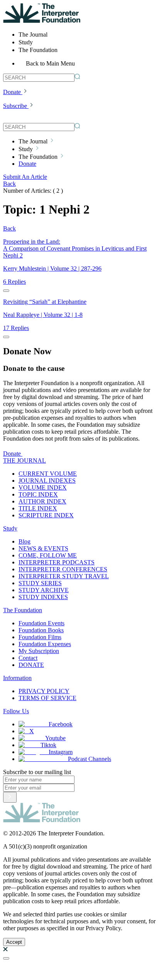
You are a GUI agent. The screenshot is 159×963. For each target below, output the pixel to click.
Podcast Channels (89, 759)
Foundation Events (41, 623)
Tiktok (48, 745)
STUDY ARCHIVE (44, 590)
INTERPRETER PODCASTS (57, 562)
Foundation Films (40, 637)
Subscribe (15, 106)
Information (17, 678)
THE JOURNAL (24, 460)
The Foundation (22, 610)
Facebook (61, 724)
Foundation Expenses (45, 644)
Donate (12, 92)
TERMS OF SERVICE (47, 698)
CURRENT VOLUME (48, 473)
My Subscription (39, 651)
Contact (28, 658)
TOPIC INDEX (38, 494)
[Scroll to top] (6, 958)
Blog (24, 541)
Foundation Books (41, 630)
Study (10, 528)
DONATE (31, 665)
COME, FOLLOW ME (48, 555)
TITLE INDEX (38, 508)
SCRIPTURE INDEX (46, 515)
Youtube (55, 738)
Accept (14, 942)
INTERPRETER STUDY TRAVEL (64, 576)
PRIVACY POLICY (44, 691)
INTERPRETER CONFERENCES (63, 569)
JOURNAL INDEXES (47, 480)
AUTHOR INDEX (42, 501)
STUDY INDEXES (43, 597)
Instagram (61, 752)
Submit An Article (25, 176)
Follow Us (16, 711)
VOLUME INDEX (43, 487)
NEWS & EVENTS (43, 548)
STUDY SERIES (40, 583)
